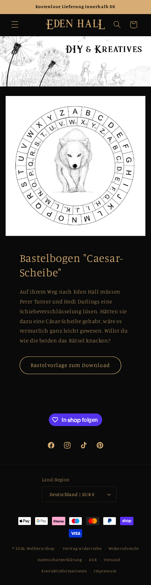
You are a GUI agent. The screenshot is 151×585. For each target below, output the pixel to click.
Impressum (105, 570)
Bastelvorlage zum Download (70, 365)
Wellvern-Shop (41, 548)
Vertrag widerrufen (82, 548)
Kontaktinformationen (64, 570)
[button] (15, 25)
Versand (112, 559)
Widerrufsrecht (124, 548)
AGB (93, 559)
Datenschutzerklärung (60, 559)
